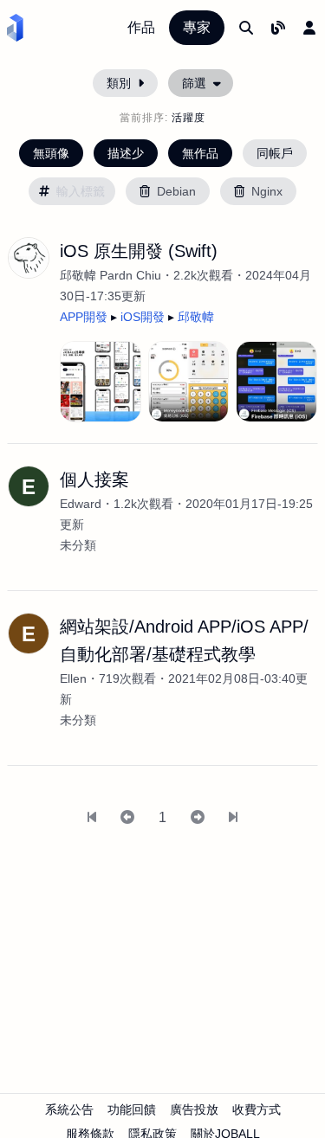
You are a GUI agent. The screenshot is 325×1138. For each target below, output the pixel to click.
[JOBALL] (15, 28)
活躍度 (188, 118)
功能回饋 (131, 1109)
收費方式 (256, 1109)
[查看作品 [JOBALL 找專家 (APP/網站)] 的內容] (100, 381)
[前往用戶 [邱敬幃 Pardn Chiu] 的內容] (28, 258)
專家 (197, 27)
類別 (119, 83)
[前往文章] (278, 28)
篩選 (194, 83)
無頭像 (51, 153)
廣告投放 (194, 1109)
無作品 (200, 153)
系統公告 (69, 1109)
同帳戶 (275, 153)
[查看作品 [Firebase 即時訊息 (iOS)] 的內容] (276, 381)
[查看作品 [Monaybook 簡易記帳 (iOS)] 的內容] (189, 381)
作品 (141, 27)
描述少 (125, 153)
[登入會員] (309, 28)
